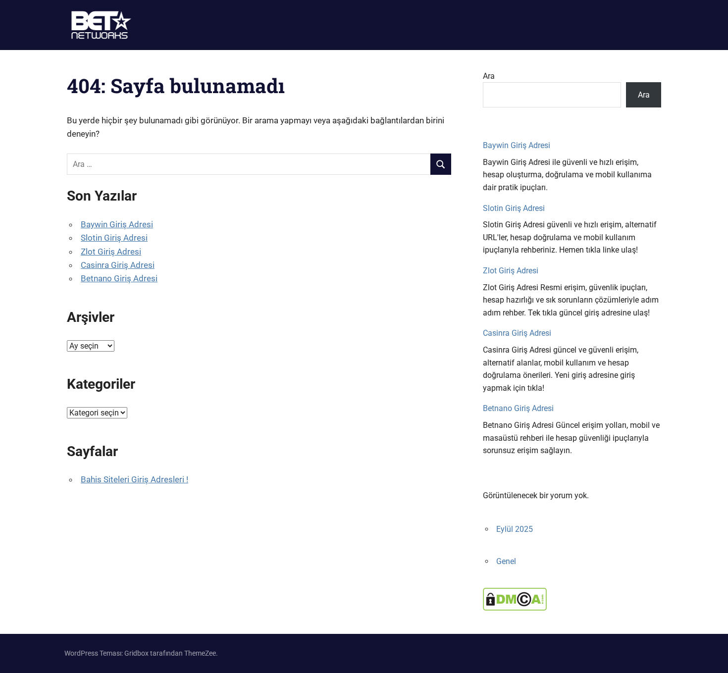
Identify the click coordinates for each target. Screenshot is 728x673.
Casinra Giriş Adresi (118, 265)
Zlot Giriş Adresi (111, 252)
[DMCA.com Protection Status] (515, 608)
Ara (489, 76)
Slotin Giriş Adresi (114, 238)
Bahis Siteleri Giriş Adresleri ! (134, 479)
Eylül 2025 (514, 529)
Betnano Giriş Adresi (119, 278)
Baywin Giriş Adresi (117, 224)
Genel (506, 561)
